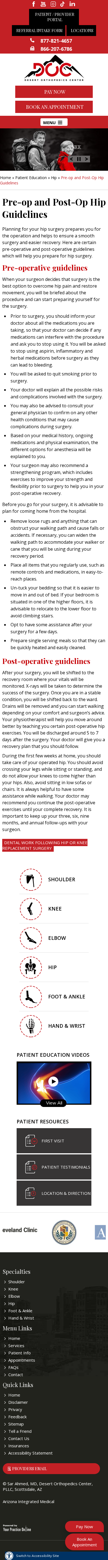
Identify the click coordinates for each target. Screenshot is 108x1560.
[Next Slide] (86, 158)
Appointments (21, 1360)
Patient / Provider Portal (54, 17)
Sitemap (16, 1424)
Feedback (17, 1416)
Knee (74, 147)
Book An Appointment (55, 106)
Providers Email (29, 1468)
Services (16, 1345)
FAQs (13, 1367)
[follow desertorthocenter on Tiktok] (63, 4)
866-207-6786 (56, 48)
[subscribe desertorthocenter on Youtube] (43, 4)
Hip (54, 177)
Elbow (57, 938)
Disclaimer (18, 1402)
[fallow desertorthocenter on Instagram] (53, 4)
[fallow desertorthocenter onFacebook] (34, 4)
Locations (82, 30)
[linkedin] (73, 4)
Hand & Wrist (66, 1025)
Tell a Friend (20, 1431)
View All (54, 1103)
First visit (53, 1140)
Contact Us (18, 1438)
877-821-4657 (56, 40)
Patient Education (31, 177)
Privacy (15, 1409)
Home (5, 177)
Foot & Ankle (66, 996)
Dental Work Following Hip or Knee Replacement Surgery (45, 845)
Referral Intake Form (39, 30)
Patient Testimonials (66, 1167)
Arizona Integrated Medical (28, 1501)
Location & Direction (66, 1193)
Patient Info (19, 1353)
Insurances (18, 1445)
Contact (15, 1374)
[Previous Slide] (71, 158)
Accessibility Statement (30, 1453)
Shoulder (61, 879)
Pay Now (54, 91)
